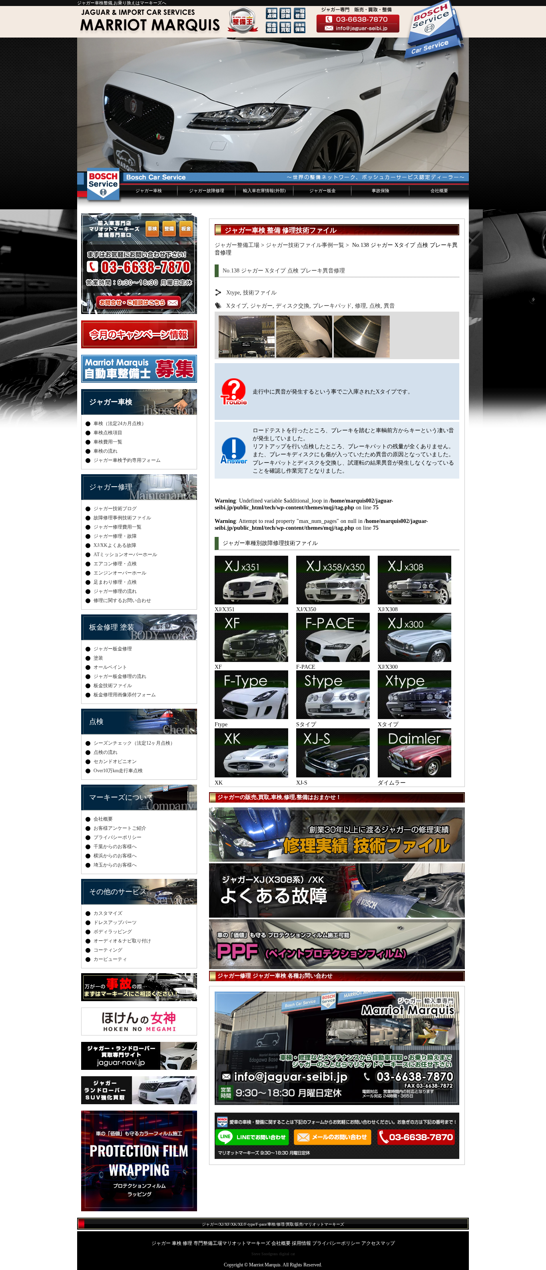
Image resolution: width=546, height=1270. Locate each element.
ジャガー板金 (322, 190)
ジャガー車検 (149, 190)
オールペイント (110, 667)
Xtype (233, 292)
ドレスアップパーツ (115, 922)
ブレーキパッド (332, 305)
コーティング (108, 950)
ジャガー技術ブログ (115, 508)
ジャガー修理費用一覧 (117, 527)
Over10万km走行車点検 (118, 770)
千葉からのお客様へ (115, 846)
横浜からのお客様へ (115, 856)
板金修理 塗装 (111, 627)
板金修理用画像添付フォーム (125, 695)
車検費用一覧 (108, 442)
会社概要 (439, 190)
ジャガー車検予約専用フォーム (127, 460)
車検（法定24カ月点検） (120, 423)
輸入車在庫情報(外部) (264, 190)
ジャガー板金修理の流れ (120, 676)
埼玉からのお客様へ (115, 865)
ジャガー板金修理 (113, 649)
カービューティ (110, 959)
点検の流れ (106, 752)
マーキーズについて (121, 797)
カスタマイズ (108, 913)
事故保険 (380, 190)
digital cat (287, 1254)
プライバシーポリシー (117, 837)
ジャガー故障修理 (206, 190)
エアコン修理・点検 (115, 563)
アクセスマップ (378, 1243)
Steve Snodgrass (264, 1254)
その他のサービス (118, 892)
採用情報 (301, 1243)
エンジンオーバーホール (120, 573)
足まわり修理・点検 (115, 582)
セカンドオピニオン (115, 761)
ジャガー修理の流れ (115, 591)
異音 (389, 305)
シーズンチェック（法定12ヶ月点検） (134, 743)
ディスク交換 (292, 305)
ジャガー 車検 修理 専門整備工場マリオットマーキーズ (210, 1243)
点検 (375, 305)
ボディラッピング (113, 931)
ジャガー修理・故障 (115, 536)
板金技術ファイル (113, 685)
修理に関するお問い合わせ (122, 600)
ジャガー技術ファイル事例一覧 (305, 245)
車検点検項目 (108, 432)
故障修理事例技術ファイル (122, 518)
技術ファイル (260, 292)
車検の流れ (106, 451)
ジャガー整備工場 (237, 245)
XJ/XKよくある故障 (115, 545)
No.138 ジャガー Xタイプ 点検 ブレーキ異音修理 (284, 270)
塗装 (98, 658)
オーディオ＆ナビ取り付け (122, 941)
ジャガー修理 (110, 487)
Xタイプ (236, 305)
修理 (360, 305)
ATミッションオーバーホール (125, 554)
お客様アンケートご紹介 (120, 828)
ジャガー (261, 305)
